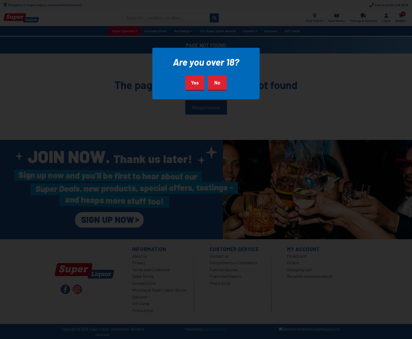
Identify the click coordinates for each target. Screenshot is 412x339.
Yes (195, 82)
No (217, 82)
